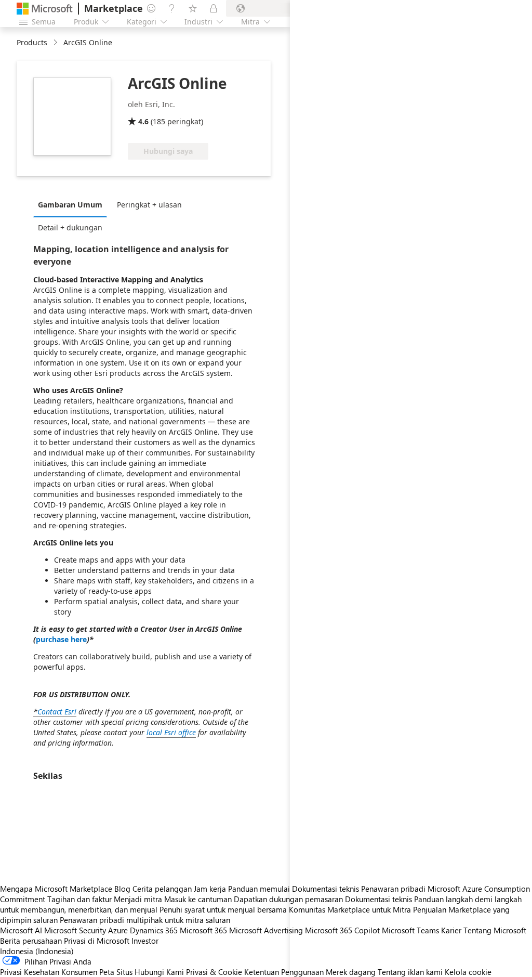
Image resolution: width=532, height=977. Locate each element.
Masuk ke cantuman (198, 899)
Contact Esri (56, 712)
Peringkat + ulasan (149, 205)
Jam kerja (210, 888)
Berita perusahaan (31, 940)
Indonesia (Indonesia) (37, 951)
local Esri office (171, 732)
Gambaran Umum (70, 205)
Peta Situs (115, 972)
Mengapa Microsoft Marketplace (56, 888)
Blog (122, 888)
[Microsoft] (45, 9)
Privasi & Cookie (214, 972)
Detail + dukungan (70, 227)
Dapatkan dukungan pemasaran (288, 899)
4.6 (143, 121)
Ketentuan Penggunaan (284, 972)
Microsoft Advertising (266, 930)
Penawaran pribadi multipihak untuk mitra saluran (145, 920)
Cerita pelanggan (162, 888)
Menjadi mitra (138, 899)
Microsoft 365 (203, 930)
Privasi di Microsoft (96, 940)
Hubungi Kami (159, 972)
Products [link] (32, 42)
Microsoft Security (75, 930)
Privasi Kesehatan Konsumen (48, 972)
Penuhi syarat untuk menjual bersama (223, 909)
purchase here (61, 639)
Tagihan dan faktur (79, 899)
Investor (144, 940)
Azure (118, 930)
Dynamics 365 (154, 930)
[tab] (72, 204)
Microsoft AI (21, 930)
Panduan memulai (259, 888)
